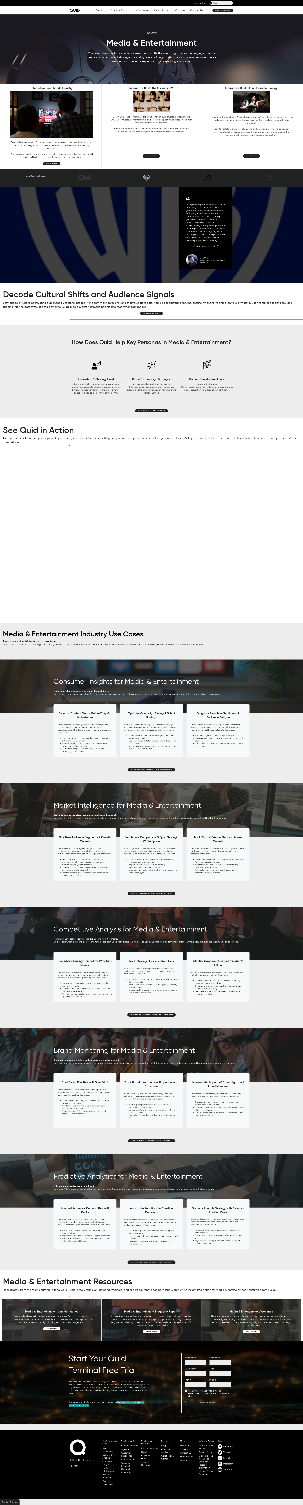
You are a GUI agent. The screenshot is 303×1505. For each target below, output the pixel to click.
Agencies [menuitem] (125, 1449)
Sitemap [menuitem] (184, 1460)
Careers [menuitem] (184, 1449)
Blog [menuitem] (163, 1445)
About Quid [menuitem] (185, 1445)
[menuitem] (225, 1440)
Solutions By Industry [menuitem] (146, 1442)
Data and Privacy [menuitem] (206, 1441)
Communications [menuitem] (129, 1445)
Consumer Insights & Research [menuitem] (126, 1466)
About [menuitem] (182, 1441)
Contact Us (200, 3)
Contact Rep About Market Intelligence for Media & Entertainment (151, 893)
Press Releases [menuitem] (187, 1456)
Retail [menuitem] (144, 1452)
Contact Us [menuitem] (185, 1453)
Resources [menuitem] (165, 1441)
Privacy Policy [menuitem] (205, 1452)
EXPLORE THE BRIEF (251, 156)
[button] (59, 176)
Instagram (228, 1463)
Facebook (228, 1446)
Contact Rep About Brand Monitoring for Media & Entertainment (151, 1140)
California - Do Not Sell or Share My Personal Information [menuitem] (206, 1462)
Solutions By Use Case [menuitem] (109, 1442)
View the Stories (52, 1328)
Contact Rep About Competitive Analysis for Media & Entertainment (151, 1015)
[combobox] (221, 3)
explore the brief (51, 163)
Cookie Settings (10, 1502)
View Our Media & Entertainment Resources (151, 410)
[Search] (211, 3)
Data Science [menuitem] (128, 1459)
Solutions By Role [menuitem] (128, 1441)
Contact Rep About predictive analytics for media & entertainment (151, 1262)
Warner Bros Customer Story (206, 246)
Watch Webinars (251, 1331)
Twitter (226, 1452)
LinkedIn (227, 1458)
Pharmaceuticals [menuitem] (149, 1448)
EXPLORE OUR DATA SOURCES (151, 313)
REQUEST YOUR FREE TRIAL (222, 10)
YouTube (227, 1469)
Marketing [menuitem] (126, 1472)
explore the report (151, 156)
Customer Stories (119, 10)
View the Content (151, 1331)
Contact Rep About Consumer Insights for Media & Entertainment (151, 770)
